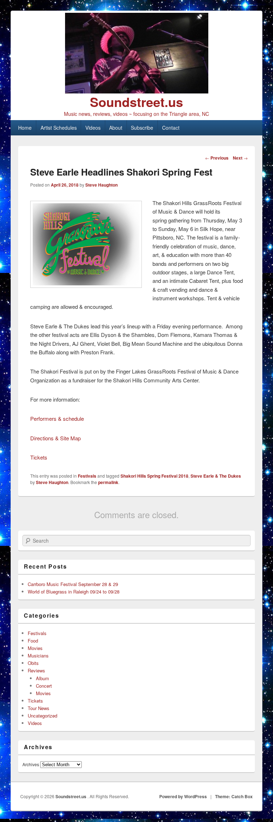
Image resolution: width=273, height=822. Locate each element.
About (115, 127)
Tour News (38, 708)
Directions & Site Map (55, 438)
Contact (171, 127)
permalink (108, 482)
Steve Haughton (101, 185)
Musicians (38, 655)
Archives (30, 764)
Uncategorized (42, 715)
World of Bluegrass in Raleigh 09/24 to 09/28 (73, 591)
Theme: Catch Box (234, 796)
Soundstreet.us (136, 101)
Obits (33, 663)
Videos (93, 127)
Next (240, 158)
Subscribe (142, 127)
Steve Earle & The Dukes (216, 476)
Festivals (87, 476)
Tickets (38, 457)
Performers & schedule (57, 418)
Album (42, 678)
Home (25, 127)
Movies (35, 648)
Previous (217, 158)
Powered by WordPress (183, 796)
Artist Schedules (59, 127)
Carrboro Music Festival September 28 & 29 (73, 584)
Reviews (36, 670)
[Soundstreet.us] (136, 53)
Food (33, 640)
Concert (44, 685)
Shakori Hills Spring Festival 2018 (154, 476)
